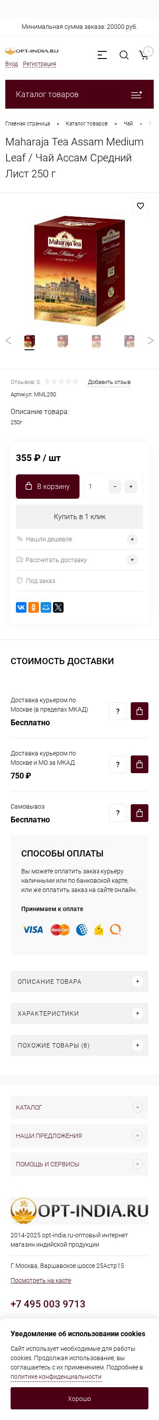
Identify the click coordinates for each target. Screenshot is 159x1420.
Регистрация (39, 63)
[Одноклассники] (33, 607)
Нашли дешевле (49, 539)
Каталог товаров (47, 94)
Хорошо (79, 1398)
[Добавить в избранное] (140, 206)
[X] (58, 607)
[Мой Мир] (46, 607)
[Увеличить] (79, 271)
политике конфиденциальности (56, 1376)
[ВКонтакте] (21, 607)
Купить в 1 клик (80, 516)
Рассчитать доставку (56, 559)
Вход (11, 63)
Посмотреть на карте (41, 1280)
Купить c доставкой (139, 711)
